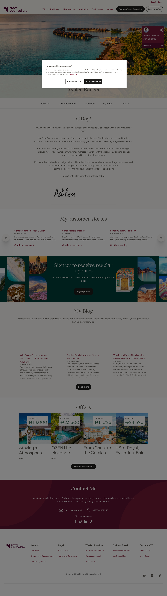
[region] (84, 74)
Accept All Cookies (93, 81)
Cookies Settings (74, 81)
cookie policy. (74, 74)
